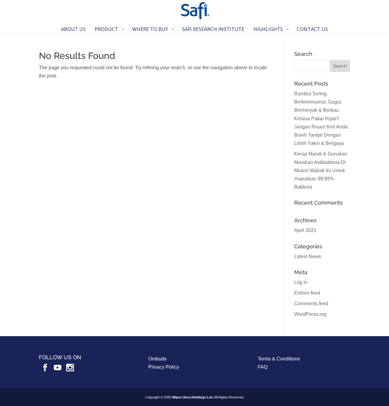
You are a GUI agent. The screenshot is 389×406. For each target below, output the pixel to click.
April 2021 (305, 230)
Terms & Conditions (279, 358)
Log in (301, 282)
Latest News (307, 256)
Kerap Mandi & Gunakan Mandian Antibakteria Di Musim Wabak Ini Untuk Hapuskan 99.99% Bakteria (320, 170)
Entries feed (307, 292)
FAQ (262, 367)
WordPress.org (310, 314)
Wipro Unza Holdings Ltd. (192, 397)
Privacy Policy (163, 367)
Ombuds (157, 358)
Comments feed (311, 303)
